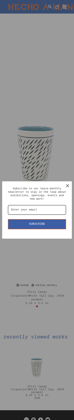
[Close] (67, 185)
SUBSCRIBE (37, 224)
